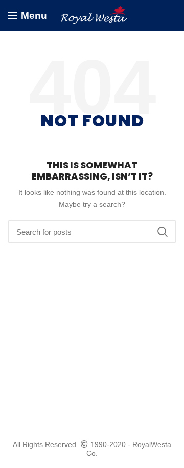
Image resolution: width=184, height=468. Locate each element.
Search (162, 231)
